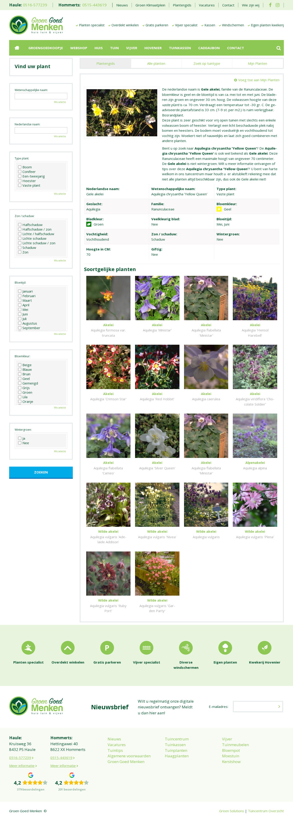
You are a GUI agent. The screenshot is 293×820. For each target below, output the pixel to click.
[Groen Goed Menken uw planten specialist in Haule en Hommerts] (36, 24)
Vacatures (117, 744)
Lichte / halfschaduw (38, 233)
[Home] (17, 48)
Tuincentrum (177, 739)
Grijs (26, 387)
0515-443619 (94, 5)
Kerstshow (231, 761)
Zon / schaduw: (24, 216)
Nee (25, 442)
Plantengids (105, 63)
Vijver (227, 739)
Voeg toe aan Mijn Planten (258, 80)
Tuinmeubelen (235, 744)
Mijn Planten (257, 63)
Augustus (29, 323)
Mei (25, 309)
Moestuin (230, 756)
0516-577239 (35, 5)
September (31, 327)
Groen (27, 392)
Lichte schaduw (34, 238)
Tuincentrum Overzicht (266, 811)
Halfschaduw (32, 224)
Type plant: (22, 158)
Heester (29, 180)
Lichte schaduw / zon (38, 243)
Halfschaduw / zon (37, 229)
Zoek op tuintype (206, 63)
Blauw (27, 369)
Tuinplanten (176, 750)
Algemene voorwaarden (129, 756)
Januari (27, 291)
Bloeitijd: (20, 283)
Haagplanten (177, 756)
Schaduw (29, 247)
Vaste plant (31, 185)
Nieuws (114, 739)
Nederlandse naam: (27, 124)
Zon (25, 252)
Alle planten (156, 63)
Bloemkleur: (22, 356)
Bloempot (231, 750)
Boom (27, 167)
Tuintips (115, 750)
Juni (25, 314)
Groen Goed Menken (126, 761)
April (25, 304)
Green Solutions (231, 811)
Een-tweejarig (33, 176)
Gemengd (30, 383)
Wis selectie (60, 102)
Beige (27, 364)
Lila (24, 396)
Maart (27, 300)
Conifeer (29, 171)
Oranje (27, 401)
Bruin (26, 374)
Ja (23, 438)
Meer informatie (22, 765)
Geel (26, 378)
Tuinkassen (175, 744)
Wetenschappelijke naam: (31, 90)
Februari (28, 295)
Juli (24, 318)
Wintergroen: (23, 430)
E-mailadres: (218, 706)
